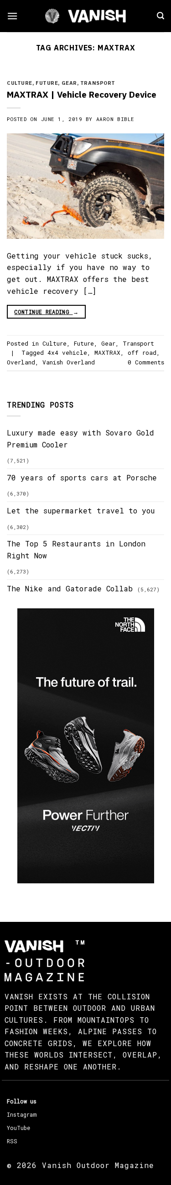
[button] (12, 16)
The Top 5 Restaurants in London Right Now (76, 549)
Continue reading (46, 311)
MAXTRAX (107, 352)
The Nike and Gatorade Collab (70, 588)
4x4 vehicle (67, 352)
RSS (12, 1141)
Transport (97, 83)
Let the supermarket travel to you (81, 510)
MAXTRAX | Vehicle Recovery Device (81, 94)
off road (142, 352)
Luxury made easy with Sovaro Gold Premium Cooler (80, 438)
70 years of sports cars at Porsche (82, 477)
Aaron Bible (115, 119)
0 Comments (146, 362)
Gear (69, 83)
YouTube (18, 1127)
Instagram (21, 1114)
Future (47, 83)
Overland (21, 362)
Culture (19, 83)
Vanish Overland (68, 362)
